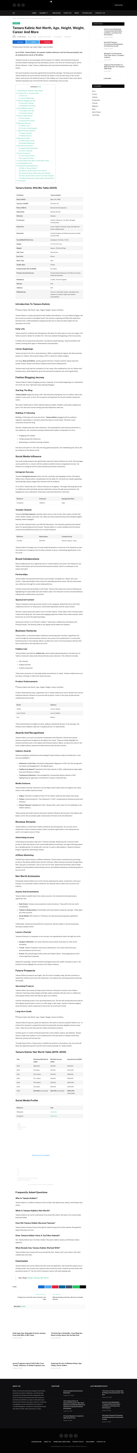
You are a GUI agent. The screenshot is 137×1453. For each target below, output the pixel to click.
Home (34, 13)
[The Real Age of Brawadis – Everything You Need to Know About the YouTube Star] (68, 1321)
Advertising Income (26, 141)
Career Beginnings (26, 98)
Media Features (25, 136)
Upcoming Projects (27, 156)
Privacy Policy (78, 1441)
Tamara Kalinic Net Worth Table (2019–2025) (32, 161)
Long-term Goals (26, 158)
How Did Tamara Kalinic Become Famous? (35, 173)
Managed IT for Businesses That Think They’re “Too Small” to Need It (114, 55)
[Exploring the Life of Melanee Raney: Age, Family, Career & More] (68, 1351)
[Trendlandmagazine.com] (68, 5)
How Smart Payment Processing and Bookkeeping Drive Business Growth (113, 44)
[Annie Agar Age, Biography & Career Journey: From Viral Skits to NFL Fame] (30, 1321)
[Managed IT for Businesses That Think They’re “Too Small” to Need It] (97, 56)
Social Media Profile (24, 163)
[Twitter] (6, 62)
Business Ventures (23, 123)
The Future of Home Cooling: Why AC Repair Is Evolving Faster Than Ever (113, 1392)
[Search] (123, 13)
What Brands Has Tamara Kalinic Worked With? (36, 178)
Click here (53, 1112)
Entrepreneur (96, 100)
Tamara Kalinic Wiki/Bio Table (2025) (29, 91)
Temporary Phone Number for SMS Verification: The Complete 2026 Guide (114, 66)
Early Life (23, 96)
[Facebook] (6, 57)
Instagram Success (26, 111)
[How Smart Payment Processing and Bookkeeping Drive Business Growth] (97, 44)
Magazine (56, 13)
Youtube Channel (26, 113)
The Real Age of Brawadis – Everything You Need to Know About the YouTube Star (66, 1334)
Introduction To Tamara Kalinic (27, 93)
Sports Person (96, 112)
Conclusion (21, 181)
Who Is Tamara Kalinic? (28, 168)
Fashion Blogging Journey (25, 101)
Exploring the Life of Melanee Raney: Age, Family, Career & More (66, 1364)
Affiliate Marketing (26, 143)
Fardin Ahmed (22, 36)
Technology (87, 13)
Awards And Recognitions (25, 131)
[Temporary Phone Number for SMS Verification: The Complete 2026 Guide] (97, 67)
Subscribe (119, 5)
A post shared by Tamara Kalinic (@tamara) (41, 1184)
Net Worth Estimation (24, 146)
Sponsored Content (27, 121)
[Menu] (14, 13)
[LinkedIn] (6, 67)
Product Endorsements (28, 128)
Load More (107, 78)
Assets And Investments (28, 148)
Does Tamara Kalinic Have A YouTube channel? (36, 176)
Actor (94, 91)
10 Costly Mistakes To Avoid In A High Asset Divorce (73, 1417)
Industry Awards (25, 133)
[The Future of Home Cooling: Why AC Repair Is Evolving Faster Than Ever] (95, 1393)
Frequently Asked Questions (27, 166)
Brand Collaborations (24, 116)
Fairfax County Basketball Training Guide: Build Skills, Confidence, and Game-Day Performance (113, 32)
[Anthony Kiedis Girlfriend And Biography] (56, 1393)
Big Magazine (37, 1441)
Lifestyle (67, 13)
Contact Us (100, 13)
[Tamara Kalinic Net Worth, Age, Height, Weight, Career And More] (33, 47)
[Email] (6, 76)
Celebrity (43, 13)
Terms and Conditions (61, 1441)
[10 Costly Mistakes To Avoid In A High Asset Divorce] (56, 1418)
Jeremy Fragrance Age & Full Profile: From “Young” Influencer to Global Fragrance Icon (29, 1364)
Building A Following (27, 106)
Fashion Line (24, 126)
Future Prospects (23, 153)
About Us (47, 1441)
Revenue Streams (23, 138)
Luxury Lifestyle (25, 151)
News (77, 13)
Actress (94, 94)
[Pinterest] (6, 71)
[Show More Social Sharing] (55, 42)
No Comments (58, 36)
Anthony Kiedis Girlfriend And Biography (73, 1392)
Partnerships (24, 118)
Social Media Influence (24, 108)
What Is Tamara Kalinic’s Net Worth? (33, 171)
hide (39, 86)
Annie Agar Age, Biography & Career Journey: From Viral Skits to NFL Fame (29, 1334)
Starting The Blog (26, 103)
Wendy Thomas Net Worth (38, 1278)
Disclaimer (90, 1441)
